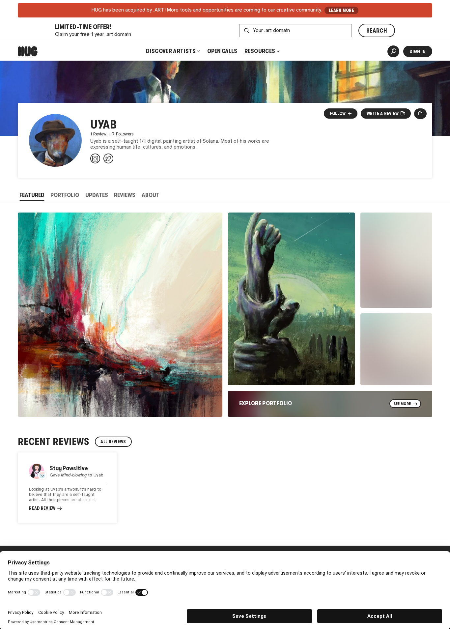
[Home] (28, 51)
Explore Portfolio (265, 403)
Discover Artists (171, 51)
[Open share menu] (420, 113)
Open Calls (222, 51)
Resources (260, 51)
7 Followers (122, 134)
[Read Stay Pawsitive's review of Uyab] (67, 487)
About (150, 195)
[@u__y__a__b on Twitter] (108, 158)
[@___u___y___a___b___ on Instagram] (95, 158)
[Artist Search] (393, 51)
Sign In (417, 51)
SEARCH (376, 30)
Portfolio (64, 195)
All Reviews (113, 441)
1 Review (98, 134)
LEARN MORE (341, 10)
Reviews (124, 195)
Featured (31, 195)
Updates (96, 195)
